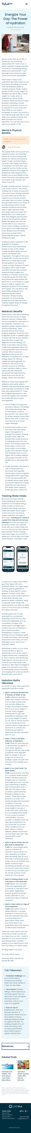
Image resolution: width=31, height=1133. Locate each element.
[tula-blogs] (7, 3)
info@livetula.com (23, 1119)
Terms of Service (7, 1115)
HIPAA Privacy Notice (8, 1118)
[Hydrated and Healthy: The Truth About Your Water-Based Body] (7, 1061)
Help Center (5, 1113)
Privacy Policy (6, 1117)
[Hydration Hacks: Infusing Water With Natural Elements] (23, 1061)
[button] (15, 1046)
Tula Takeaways (15, 30)
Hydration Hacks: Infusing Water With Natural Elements (23, 1076)
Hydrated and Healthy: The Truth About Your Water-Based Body (7, 1076)
